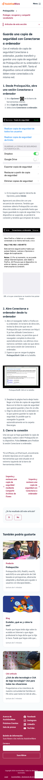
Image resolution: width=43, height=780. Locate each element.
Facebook (31, 717)
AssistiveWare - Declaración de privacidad (25, 777)
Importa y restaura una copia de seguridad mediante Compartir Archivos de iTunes (11, 487)
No (18, 517)
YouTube (31, 728)
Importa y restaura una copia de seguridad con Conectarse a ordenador (31, 487)
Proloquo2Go (8, 11)
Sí (9, 517)
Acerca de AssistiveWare (9, 718)
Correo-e (6, 744)
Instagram (31, 721)
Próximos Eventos (10, 723)
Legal (6, 777)
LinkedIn (31, 724)
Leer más (21, 566)
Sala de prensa (9, 727)
